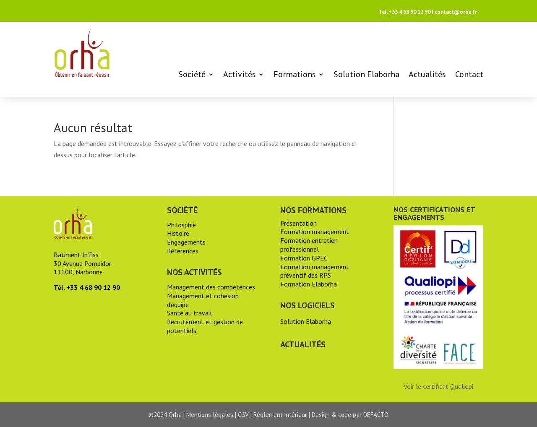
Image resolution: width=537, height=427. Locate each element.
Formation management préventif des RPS (314, 271)
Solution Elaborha (366, 74)
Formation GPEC (304, 258)
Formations (295, 74)
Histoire (178, 233)
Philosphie (181, 225)
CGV (243, 415)
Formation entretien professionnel (309, 244)
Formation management (314, 231)
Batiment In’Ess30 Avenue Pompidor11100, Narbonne (82, 263)
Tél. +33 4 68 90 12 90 (404, 12)
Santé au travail (189, 313)
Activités (239, 74)
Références (182, 251)
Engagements (186, 242)
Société (192, 74)
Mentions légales (209, 415)
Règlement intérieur (280, 415)
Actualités (427, 74)
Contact (469, 74)
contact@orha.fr (456, 12)
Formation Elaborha (308, 284)
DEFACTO (375, 415)
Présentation (298, 223)
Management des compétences (211, 287)
